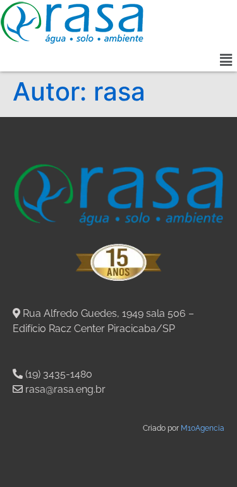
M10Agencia (202, 428)
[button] (226, 59)
